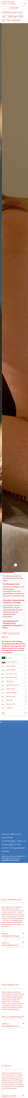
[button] (25, 3)
